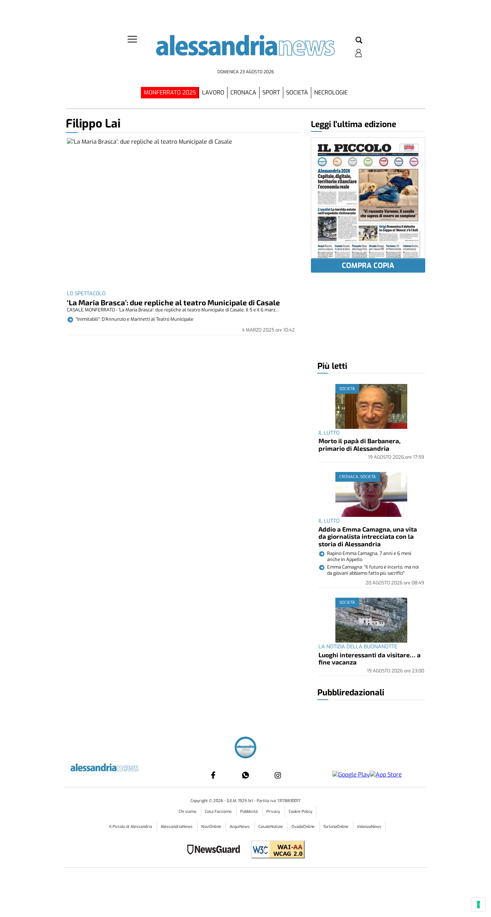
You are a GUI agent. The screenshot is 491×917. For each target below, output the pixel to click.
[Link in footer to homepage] (245, 748)
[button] (359, 40)
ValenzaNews (369, 826)
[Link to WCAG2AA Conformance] (275, 850)
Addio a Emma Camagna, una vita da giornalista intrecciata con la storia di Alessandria (367, 536)
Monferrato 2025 (170, 92)
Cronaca (243, 92)
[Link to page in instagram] (278, 775)
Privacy (273, 811)
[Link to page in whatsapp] (245, 775)
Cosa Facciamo (219, 811)
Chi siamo (188, 811)
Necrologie (331, 92)
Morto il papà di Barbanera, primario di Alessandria (359, 444)
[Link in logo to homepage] (245, 50)
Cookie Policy (300, 811)
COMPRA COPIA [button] (368, 265)
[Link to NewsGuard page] (216, 850)
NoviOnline (211, 826)
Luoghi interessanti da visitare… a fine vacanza (369, 658)
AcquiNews (240, 826)
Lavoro (213, 92)
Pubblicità (249, 811)
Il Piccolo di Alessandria (131, 826)
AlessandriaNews (177, 826)
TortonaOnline (336, 826)
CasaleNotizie (271, 826)
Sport (271, 92)
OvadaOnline (304, 826)
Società (297, 92)
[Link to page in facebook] (213, 775)
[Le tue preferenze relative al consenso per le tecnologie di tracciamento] (478, 904)
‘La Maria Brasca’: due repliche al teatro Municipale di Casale (173, 302)
